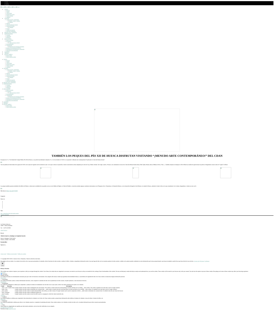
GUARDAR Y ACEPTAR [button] (7, 307)
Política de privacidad (12, 254)
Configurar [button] (206, 261)
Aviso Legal (3, 254)
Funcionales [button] (3, 278)
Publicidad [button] (3, 299)
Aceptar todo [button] (197, 261)
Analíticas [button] (3, 295)
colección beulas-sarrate (13, 213)
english (6, 3)
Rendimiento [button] (3, 282)
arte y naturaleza (4, 213)
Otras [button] (2, 303)
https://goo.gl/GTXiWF (12, 191)
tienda (6, 1)
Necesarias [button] (3, 272)
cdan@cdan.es (4, 230)
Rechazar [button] (202, 261)
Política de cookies (22, 254)
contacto (7, 4)
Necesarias (4, 274)
